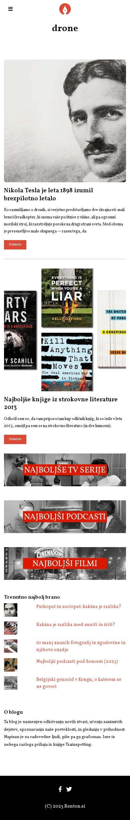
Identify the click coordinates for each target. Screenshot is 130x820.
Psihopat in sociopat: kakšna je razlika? (78, 607)
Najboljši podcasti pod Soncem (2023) (77, 661)
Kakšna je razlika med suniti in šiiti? (75, 625)
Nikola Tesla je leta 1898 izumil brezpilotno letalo (48, 195)
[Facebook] (60, 789)
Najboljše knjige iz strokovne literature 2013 (61, 404)
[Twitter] (69, 789)
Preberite (15, 244)
